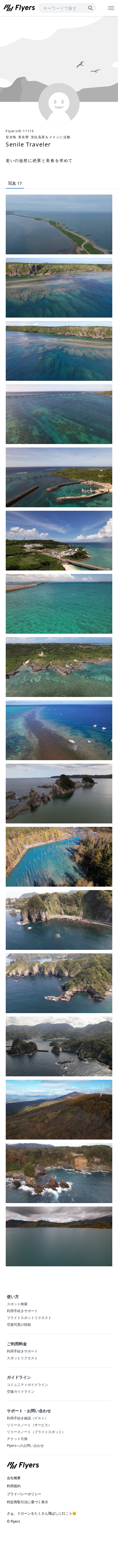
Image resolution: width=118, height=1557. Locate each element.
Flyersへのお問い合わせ (25, 1445)
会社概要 (14, 1478)
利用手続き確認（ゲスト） (27, 1418)
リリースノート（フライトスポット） (36, 1431)
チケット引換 (17, 1438)
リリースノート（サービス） (29, 1425)
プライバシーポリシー (24, 1494)
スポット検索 (17, 1304)
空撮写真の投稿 (19, 1324)
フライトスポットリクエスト (29, 1317)
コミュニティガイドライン (27, 1384)
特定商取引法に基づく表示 (27, 1502)
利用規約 (14, 1486)
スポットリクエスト (22, 1358)
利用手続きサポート (22, 1310)
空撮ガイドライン (20, 1391)
